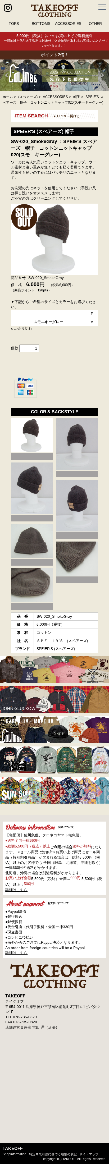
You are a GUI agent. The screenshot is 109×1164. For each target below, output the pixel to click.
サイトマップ (88, 1154)
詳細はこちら (16, 890)
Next (102, 75)
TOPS (14, 23)
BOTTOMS (41, 23)
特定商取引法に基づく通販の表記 (53, 1154)
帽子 (76, 97)
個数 (14, 348)
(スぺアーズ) (28, 97)
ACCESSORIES (68, 23)
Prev (7, 75)
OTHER (95, 23)
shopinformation (14, 1154)
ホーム (8, 97)
